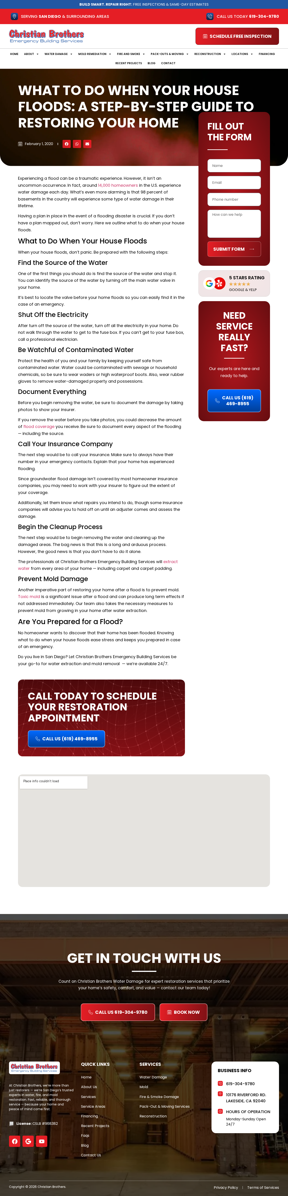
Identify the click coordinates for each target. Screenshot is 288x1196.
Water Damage (56, 54)
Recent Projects (128, 63)
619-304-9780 (240, 1084)
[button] (67, 144)
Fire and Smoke (128, 54)
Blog (151, 63)
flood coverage (38, 426)
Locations (240, 54)
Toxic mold (29, 596)
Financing (267, 54)
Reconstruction (207, 54)
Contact (168, 63)
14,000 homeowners (118, 185)
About (29, 54)
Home (14, 54)
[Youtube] (41, 1141)
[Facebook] (14, 1141)
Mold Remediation (92, 54)
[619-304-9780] (220, 1083)
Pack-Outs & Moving (167, 54)
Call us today (248, 16)
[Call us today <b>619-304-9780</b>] (210, 16)
